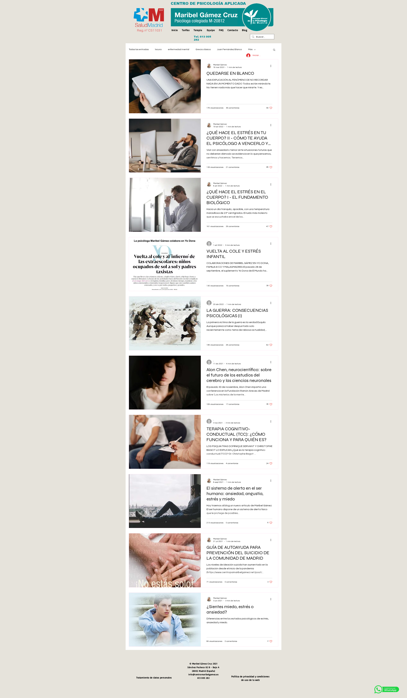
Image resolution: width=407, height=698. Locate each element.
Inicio (175, 30)
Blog (244, 30)
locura (158, 49)
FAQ (221, 30)
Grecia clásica (203, 49)
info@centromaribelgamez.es (203, 674)
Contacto (233, 30)
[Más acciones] (272, 66)
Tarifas (186, 30)
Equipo (211, 30)
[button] (274, 50)
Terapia (198, 30)
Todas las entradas (139, 49)
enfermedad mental (178, 49)
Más (250, 49)
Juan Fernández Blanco (229, 49)
